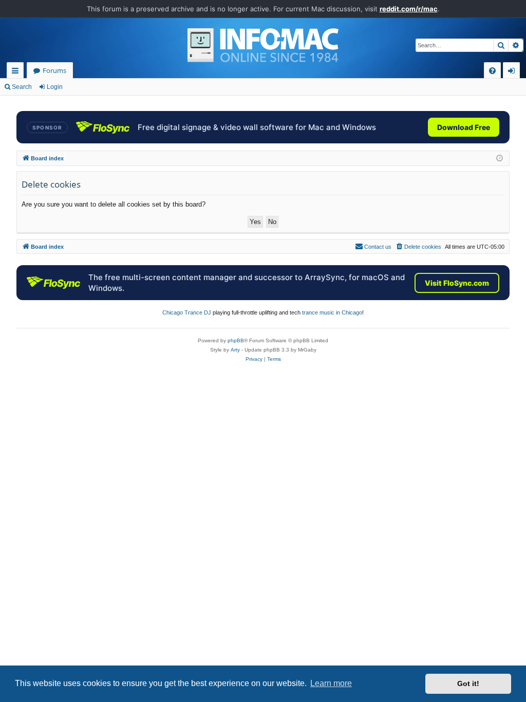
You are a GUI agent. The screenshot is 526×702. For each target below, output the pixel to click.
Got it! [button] (468, 683)
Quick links (17, 72)
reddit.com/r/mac (409, 9)
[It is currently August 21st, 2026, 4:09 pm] (499, 158)
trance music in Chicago (332, 312)
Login (55, 86)
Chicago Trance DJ (186, 312)
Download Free (463, 127)
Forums (54, 70)
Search (22, 86)
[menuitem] (492, 71)
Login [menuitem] (513, 72)
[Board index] (263, 45)
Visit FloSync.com (457, 283)
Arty (235, 350)
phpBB (236, 340)
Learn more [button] (331, 683)
